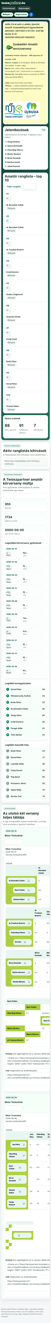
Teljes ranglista (14, 186)
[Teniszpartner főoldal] (13, 3)
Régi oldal (29, 186)
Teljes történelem (25, 495)
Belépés (6, 14)
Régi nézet (14, 842)
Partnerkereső (9, 8)
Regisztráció (21, 14)
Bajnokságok (24, 8)
